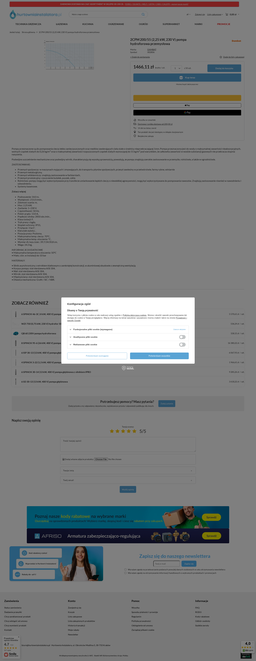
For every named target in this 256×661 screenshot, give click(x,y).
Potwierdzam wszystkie (159, 355)
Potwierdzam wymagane (97, 355)
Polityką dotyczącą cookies (135, 315)
